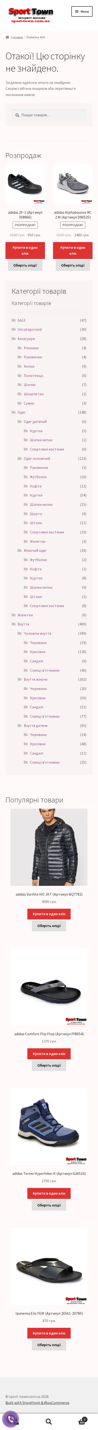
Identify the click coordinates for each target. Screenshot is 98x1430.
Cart (75, 1417)
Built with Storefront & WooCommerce (37, 1402)
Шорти (36, 513)
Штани (36, 522)
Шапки (29, 384)
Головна (17, 37)
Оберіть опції (25, 265)
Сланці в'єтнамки (44, 716)
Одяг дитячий (35, 421)
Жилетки (37, 541)
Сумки (29, 403)
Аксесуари (26, 338)
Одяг (22, 412)
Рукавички (33, 357)
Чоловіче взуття (37, 633)
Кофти (36, 486)
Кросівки (37, 651)
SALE (22, 320)
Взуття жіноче (36, 679)
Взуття (23, 624)
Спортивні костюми (47, 449)
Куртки (36, 430)
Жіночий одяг (35, 550)
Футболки (38, 476)
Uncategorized (30, 329)
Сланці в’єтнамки (44, 670)
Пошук (49, 1422)
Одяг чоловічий (37, 458)
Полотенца (33, 375)
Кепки (29, 366)
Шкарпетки (34, 393)
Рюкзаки (31, 347)
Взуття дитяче (36, 725)
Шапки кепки (41, 439)
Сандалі (36, 661)
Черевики (38, 642)
